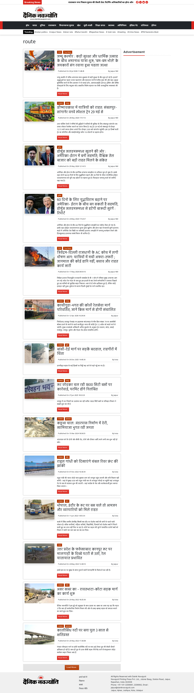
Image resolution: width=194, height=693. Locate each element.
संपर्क (81, 684)
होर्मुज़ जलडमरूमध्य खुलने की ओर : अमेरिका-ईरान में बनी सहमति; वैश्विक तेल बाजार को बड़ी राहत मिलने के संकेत (85, 156)
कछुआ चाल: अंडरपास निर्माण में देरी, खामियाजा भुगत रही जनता (82, 425)
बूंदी (67, 345)
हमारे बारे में (83, 677)
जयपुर (67, 103)
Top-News (67, 52)
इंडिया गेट (134, 25)
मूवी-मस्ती (88, 25)
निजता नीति (83, 688)
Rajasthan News (97, 32)
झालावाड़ (68, 419)
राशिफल (144, 25)
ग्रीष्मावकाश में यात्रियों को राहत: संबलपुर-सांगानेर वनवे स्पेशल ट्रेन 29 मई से (87, 110)
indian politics (42, 32)
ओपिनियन (121, 25)
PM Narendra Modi (150, 32)
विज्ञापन (81, 681)
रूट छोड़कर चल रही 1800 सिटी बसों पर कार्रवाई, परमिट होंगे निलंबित (84, 387)
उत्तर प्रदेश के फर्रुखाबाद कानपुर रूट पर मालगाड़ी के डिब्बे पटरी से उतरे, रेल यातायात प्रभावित (84, 553)
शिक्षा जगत (100, 25)
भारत (34, 25)
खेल (79, 25)
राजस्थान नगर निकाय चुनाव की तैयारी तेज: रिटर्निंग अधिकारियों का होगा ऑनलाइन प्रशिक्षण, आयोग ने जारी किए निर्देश (108, 2)
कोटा (67, 457)
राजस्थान (52, 25)
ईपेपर (154, 25)
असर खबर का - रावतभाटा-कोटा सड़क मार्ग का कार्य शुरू (87, 591)
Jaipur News (56, 32)
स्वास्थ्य (111, 25)
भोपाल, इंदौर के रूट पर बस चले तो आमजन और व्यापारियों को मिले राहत (87, 508)
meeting (122, 32)
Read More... (63, 93)
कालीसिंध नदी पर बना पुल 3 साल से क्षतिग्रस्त (82, 632)
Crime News (134, 32)
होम (27, 25)
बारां (67, 501)
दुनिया (42, 25)
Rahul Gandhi (81, 32)
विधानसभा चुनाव (66, 25)
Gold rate (111, 32)
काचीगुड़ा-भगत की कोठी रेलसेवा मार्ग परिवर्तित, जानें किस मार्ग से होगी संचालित (86, 308)
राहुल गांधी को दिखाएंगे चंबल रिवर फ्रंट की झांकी (87, 464)
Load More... (72, 667)
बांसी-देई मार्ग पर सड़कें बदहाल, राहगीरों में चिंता (87, 351)
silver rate (68, 32)
